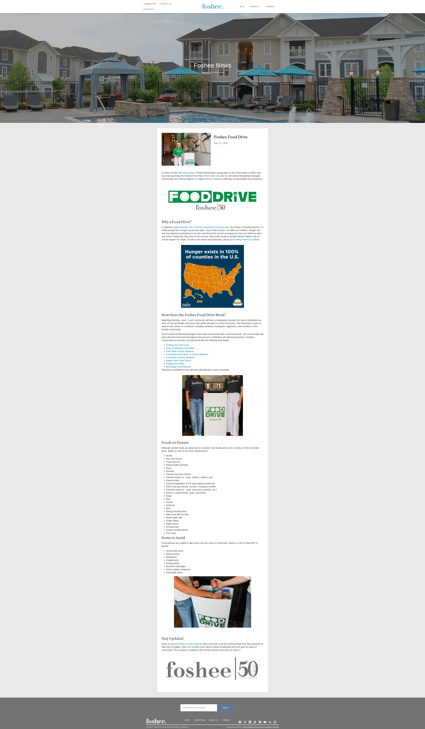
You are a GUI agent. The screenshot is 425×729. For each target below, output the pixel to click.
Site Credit (276, 727)
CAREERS (269, 7)
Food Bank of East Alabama (179, 351)
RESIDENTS (149, 9)
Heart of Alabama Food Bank (180, 348)
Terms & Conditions (248, 727)
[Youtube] (265, 722)
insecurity (224, 227)
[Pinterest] (260, 722)
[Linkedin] (250, 722)
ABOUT (187, 720)
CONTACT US (166, 4)
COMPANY (253, 7)
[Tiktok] (255, 722)
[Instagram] (245, 722)
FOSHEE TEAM (199, 720)
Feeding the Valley (175, 363)
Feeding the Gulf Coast (177, 345)
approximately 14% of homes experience (194, 227)
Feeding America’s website (246, 239)
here (189, 647)
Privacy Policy (259, 727)
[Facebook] (240, 722)
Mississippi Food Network (178, 366)
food (217, 227)
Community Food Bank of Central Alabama (187, 354)
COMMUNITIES (150, 4)
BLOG (242, 7)
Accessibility (268, 727)
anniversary (188, 173)
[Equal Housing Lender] (274, 722)
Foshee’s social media (188, 644)
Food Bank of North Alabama (180, 357)
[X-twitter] (270, 722)
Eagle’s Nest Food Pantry (178, 360)
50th (180, 173)
